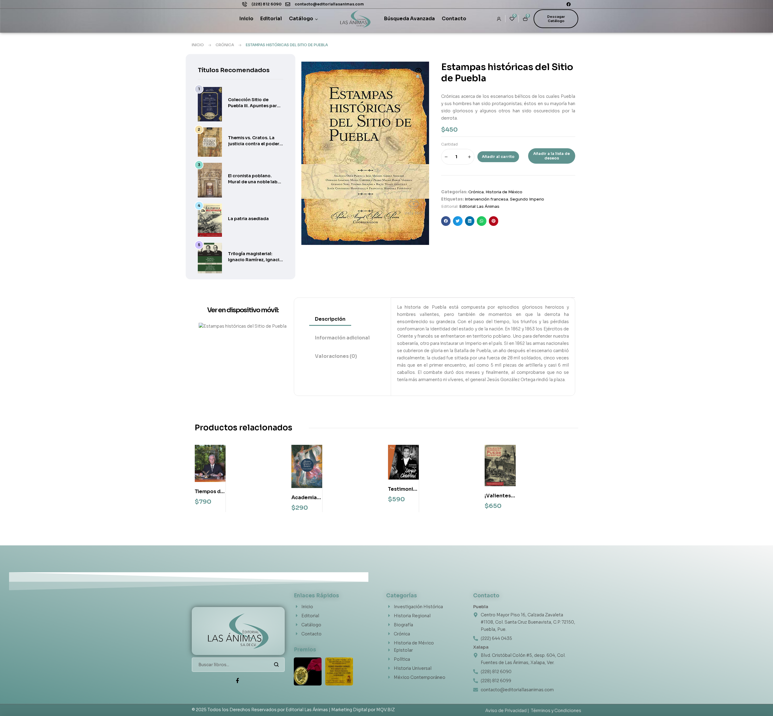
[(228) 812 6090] (244, 4)
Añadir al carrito (498, 156)
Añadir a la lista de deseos (551, 155)
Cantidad (449, 144)
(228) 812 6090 (266, 4)
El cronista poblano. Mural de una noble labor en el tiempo (255, 182)
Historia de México (504, 191)
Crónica (225, 45)
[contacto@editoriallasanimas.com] (287, 4)
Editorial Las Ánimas (479, 206)
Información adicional (342, 338)
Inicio (198, 45)
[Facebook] (568, 4)
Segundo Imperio (527, 199)
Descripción (330, 319)
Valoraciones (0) (336, 356)
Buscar (276, 664)
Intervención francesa (486, 199)
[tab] (342, 319)
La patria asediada (248, 218)
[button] (418, 74)
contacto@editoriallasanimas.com (329, 4)
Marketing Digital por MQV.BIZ (363, 709)
